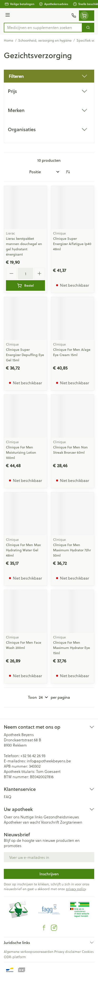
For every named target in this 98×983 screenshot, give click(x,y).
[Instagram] (54, 927)
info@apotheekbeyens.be (49, 761)
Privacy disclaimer (67, 951)
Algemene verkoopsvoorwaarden (28, 951)
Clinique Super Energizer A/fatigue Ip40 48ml (72, 243)
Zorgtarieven (71, 822)
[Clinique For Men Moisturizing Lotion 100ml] (25, 416)
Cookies (88, 951)
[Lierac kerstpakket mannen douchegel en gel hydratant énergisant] (25, 207)
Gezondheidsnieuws (61, 817)
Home (8, 40)
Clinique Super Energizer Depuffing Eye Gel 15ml (25, 355)
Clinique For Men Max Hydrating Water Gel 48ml (23, 550)
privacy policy (76, 888)
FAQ (7, 796)
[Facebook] (44, 927)
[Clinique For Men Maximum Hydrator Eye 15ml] (72, 611)
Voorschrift (50, 822)
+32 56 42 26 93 (32, 755)
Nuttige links (31, 817)
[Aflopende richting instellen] (68, 172)
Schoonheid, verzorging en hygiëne (45, 40)
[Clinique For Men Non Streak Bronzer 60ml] (72, 416)
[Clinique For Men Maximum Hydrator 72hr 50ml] (72, 513)
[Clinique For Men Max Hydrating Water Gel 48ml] (25, 513)
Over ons (12, 817)
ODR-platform (15, 956)
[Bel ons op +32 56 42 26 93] (73, 15)
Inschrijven (49, 874)
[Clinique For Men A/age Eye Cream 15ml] (72, 318)
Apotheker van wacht (22, 822)
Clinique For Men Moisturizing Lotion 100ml (21, 452)
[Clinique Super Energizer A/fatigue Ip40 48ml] (72, 207)
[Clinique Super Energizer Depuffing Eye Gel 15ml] (25, 318)
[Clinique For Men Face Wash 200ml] (25, 611)
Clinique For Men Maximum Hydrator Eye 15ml (71, 647)
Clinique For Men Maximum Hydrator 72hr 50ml (72, 550)
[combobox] (43, 27)
